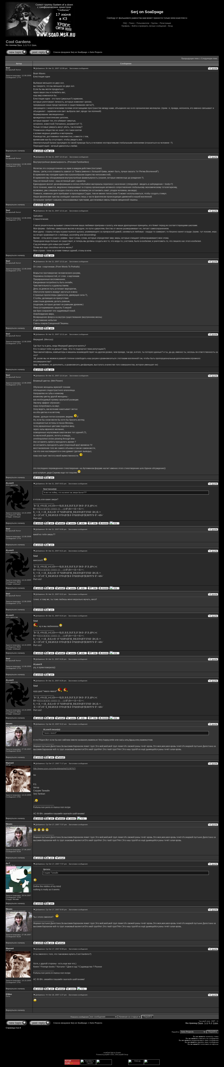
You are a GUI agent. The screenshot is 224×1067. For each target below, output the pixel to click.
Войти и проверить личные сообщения (149, 26)
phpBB (106, 1054)
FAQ (125, 23)
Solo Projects (96, 52)
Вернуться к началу (15, 151)
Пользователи (142, 23)
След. (34, 45)
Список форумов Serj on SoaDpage (70, 52)
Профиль (125, 26)
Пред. (19, 45)
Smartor (118, 1053)
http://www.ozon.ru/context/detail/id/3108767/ (54, 768)
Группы (154, 23)
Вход (170, 26)
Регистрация (165, 23)
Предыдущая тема (190, 58)
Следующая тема (209, 58)
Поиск (131, 23)
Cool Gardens (18, 42)
